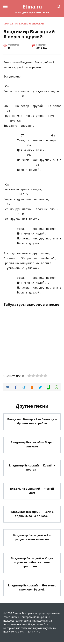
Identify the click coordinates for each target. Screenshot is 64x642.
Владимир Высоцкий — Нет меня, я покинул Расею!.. (32, 587)
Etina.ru (32, 6)
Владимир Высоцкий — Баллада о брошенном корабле (32, 421)
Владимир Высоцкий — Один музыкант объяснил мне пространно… (32, 562)
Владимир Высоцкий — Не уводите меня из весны (32, 537)
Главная (8, 23)
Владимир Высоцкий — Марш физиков (32, 444)
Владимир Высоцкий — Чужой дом (32, 490)
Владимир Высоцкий (31, 23)
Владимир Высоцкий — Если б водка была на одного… (32, 514)
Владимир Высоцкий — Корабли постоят (32, 467)
